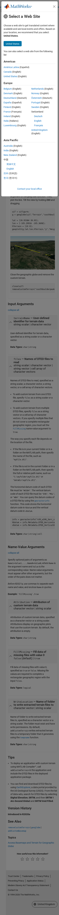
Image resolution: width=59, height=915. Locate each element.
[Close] (54, 6)
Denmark (8, 93)
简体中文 (11, 164)
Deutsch (38, 116)
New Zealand (10, 155)
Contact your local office (29, 189)
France (7, 111)
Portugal (35, 102)
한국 (6, 178)
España (7, 102)
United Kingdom (39, 130)
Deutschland (10, 98)
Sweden (35, 107)
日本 (6, 173)
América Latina (11, 67)
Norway (35, 93)
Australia (8, 146)
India (6, 150)
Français (38, 125)
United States (10, 76)
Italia (6, 121)
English (37, 121)
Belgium (8, 88)
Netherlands (37, 88)
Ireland (7, 116)
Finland (7, 107)
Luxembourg (10, 125)
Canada (8, 71)
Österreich (36, 98)
